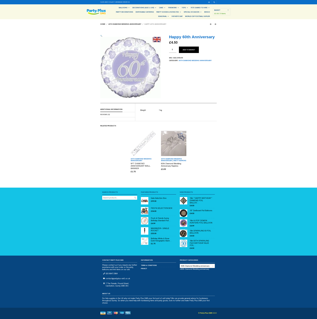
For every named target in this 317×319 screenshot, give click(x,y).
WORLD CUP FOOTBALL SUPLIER (197, 16)
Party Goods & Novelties (167, 12)
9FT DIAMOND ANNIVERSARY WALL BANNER (140, 165)
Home (102, 24)
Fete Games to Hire (199, 8)
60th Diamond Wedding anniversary (124, 24)
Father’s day (177, 16)
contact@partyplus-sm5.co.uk (118, 278)
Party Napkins (179, 161)
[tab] (117, 109)
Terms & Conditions (149, 265)
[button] (101, 36)
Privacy (144, 268)
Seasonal (162, 16)
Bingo (207, 12)
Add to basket (189, 50)
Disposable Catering (145, 12)
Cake (161, 8)
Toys (184, 8)
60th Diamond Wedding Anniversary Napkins (171, 164)
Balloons (123, 8)
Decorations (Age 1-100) (143, 8)
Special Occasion (191, 12)
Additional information (111, 109)
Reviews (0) (105, 115)
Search (135, 198)
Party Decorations (124, 12)
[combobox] (194, 269)
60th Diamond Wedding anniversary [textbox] (194, 269)
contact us (112, 265)
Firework (172, 8)
